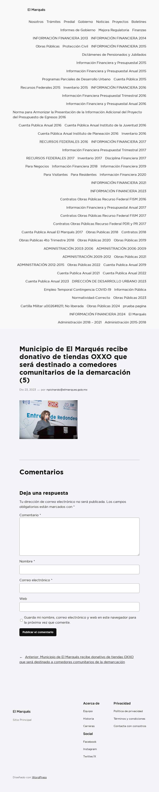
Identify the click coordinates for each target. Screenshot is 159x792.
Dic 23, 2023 (27, 389)
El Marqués (36, 10)
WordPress (39, 777)
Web (23, 599)
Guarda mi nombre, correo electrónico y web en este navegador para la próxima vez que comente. (80, 619)
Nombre (27, 561)
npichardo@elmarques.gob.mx (67, 389)
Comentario (30, 515)
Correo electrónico (35, 580)
